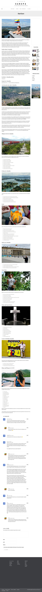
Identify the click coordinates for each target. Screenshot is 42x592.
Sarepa (9, 453)
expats (8, 82)
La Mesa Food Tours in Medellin (7, 229)
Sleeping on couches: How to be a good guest (9, 301)
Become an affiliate (13, 589)
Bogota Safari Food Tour (6, 330)
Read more (36, 97)
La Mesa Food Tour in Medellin (7, 331)
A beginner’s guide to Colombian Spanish (8, 363)
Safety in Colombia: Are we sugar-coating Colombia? (10, 267)
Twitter (33, 77)
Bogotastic (4, 395)
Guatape (4, 335)
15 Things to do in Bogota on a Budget (8, 162)
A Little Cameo (5, 391)
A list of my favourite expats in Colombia (8, 200)
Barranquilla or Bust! (6, 394)
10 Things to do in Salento (6, 163)
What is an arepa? (5, 232)
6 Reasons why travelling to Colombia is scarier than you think (11, 297)
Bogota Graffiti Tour (5, 329)
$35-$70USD (15, 130)
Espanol (26, 566)
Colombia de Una (5, 397)
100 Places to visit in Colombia (7, 160)
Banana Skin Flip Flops (6, 393)
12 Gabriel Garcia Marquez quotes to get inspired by (38, 56)
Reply (27, 427)
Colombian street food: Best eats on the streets (9, 231)
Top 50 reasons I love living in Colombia (8, 199)
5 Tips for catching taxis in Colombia (8, 265)
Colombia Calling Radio (6, 396)
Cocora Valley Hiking (5, 334)
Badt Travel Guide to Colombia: (6, 69)
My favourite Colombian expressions (8, 364)
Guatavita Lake (5, 328)
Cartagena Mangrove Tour (6, 336)
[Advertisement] (36, 31)
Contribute (18, 564)
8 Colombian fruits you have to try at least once (38, 64)
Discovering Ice (5, 398)
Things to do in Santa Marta (6, 167)
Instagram (10, 563)
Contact (7, 590)
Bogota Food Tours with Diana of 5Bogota (8, 230)
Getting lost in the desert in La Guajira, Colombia (38, 60)
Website (4, 544)
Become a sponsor (7, 589)
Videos (26, 564)
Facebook (10, 562)
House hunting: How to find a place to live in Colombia (10, 196)
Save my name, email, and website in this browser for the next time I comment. (14, 547)
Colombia (26, 565)
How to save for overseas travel (7, 299)
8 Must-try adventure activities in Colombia (8, 165)
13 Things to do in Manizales (6, 164)
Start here (3, 589)
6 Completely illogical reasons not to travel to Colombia (10, 264)
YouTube (33, 80)
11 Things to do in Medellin (6, 159)
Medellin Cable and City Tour (7, 332)
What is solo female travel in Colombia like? (8, 294)
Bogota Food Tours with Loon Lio (7, 228)
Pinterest (10, 565)
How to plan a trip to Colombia (7, 296)
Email (4, 542)
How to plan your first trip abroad (7, 298)
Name (4, 539)
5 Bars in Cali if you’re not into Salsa (7, 168)
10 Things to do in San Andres (7, 161)
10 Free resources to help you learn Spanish (8, 365)
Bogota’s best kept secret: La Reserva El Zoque (38, 68)
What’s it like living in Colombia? (7, 198)
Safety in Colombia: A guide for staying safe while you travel (11, 266)
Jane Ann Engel (9, 418)
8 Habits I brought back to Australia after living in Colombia (10, 197)
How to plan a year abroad (6, 300)
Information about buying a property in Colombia (9, 201)
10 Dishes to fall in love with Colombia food (8, 233)
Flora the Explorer (5, 399)
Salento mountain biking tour (7, 333)
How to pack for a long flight (7, 295)
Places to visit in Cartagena (6, 166)
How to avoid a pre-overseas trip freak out (8, 302)
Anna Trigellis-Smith (5, 392)
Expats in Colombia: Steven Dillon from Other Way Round (38, 51)
